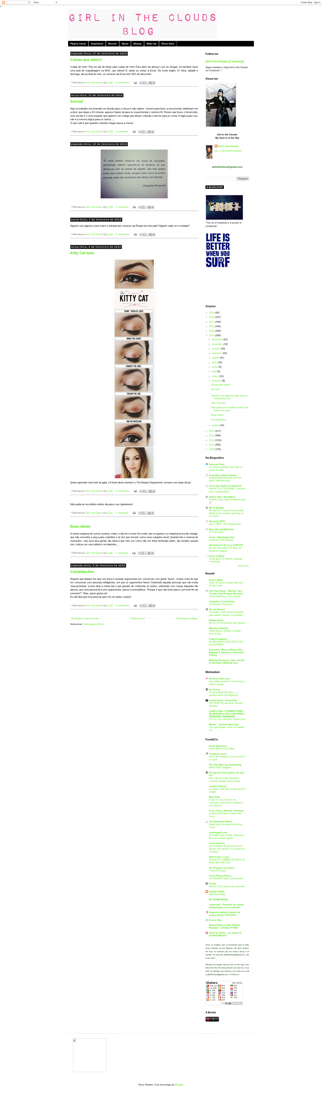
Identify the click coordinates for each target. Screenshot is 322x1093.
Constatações (82, 572)
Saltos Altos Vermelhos (222, 496)
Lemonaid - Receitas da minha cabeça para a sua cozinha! (226, 906)
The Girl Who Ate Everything (225, 764)
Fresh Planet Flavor (220, 875)
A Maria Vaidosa (218, 639)
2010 (212, 444)
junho (215, 367)
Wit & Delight (216, 507)
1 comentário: (122, 131)
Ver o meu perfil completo (228, 150)
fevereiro (217, 380)
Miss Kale (214, 797)
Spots (125, 43)
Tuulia (212, 883)
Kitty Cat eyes (82, 253)
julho (215, 362)
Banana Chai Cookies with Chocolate (227, 886)
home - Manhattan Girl (221, 537)
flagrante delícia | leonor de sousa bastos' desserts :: (224, 913)
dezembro (217, 339)
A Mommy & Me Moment (221, 540)
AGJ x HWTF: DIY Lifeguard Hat (225, 524)
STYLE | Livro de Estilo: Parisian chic (227, 719)
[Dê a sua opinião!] (144, 83)
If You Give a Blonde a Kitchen (226, 810)
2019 (212, 312)
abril (214, 371)
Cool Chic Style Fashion (223, 475)
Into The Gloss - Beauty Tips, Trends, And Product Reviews (226, 592)
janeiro (216, 425)
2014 (212, 335)
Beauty (137, 43)
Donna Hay (215, 920)
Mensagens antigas (186, 618)
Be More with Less (219, 678)
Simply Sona (216, 620)
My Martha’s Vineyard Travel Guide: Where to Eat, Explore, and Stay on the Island (226, 513)
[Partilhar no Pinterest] (153, 83)
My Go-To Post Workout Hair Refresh (227, 623)
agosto (216, 357)
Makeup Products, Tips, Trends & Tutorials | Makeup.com (227, 661)
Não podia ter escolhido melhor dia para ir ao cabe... (229, 409)
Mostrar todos (243, 566)
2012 (212, 435)
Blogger (179, 1084)
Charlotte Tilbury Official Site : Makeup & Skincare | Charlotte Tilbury (226, 652)
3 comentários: (123, 491)
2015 (212, 330)
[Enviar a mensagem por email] (141, 83)
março (215, 376)
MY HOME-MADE (218, 899)
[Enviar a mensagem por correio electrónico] (135, 82)
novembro (217, 344)
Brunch (112, 43)
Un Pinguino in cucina (221, 867)
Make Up (151, 43)
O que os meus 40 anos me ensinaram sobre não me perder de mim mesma (226, 802)
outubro (216, 348)
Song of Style (216, 556)
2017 (212, 321)
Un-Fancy (214, 689)
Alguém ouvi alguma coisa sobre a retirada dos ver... (229, 397)
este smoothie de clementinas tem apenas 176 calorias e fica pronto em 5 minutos (227, 849)
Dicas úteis (168, 43)
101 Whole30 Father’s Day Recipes (226, 878)
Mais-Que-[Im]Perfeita (221, 529)
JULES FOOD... (217, 891)
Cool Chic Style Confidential (225, 486)
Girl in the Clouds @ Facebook (224, 61)
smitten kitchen (218, 786)
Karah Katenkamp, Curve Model (224, 596)
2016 (212, 326)
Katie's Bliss (216, 580)
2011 (212, 440)
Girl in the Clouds (228, 146)
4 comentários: (123, 82)
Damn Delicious (218, 746)
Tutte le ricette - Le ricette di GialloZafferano (225, 934)
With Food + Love (219, 857)
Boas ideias (80, 526)
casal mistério (217, 843)
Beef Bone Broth (217, 894)
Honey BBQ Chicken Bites (222, 748)
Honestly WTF (217, 521)
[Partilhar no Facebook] (150, 83)
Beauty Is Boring (218, 628)
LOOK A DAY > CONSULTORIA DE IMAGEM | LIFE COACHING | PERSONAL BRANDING (227, 714)
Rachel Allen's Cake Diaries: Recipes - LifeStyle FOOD (225, 926)
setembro (217, 353)
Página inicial (78, 43)
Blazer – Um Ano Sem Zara (224, 724)
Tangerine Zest (217, 753)
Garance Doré (217, 464)
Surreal (76, 101)
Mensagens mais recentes (85, 618)
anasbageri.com (218, 832)
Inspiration (97, 43)
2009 (212, 449)
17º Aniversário (216, 532)
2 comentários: (123, 234)
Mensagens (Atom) (94, 624)
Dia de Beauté (217, 609)
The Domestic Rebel (220, 821)
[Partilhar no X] (147, 83)
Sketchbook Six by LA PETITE (226, 545)
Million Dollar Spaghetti (220, 767)
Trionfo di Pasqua (217, 870)
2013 (212, 431)
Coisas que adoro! (86, 60)
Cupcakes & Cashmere (222, 601)
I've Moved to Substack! (221, 604)
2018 (212, 317)
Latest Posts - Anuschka (223, 700)
